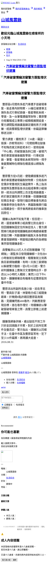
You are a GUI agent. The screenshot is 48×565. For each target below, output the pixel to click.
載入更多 (5, 392)
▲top (3, 387)
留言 (27, 372)
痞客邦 (21, 372)
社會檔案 (21, 383)
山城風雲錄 (11, 20)
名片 (8, 55)
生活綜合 (22, 44)
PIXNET (12, 527)
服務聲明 (27, 529)
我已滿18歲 (6, 560)
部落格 (9, 52)
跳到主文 (5, 27)
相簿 (8, 49)
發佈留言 (5, 408)
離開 (14, 560)
